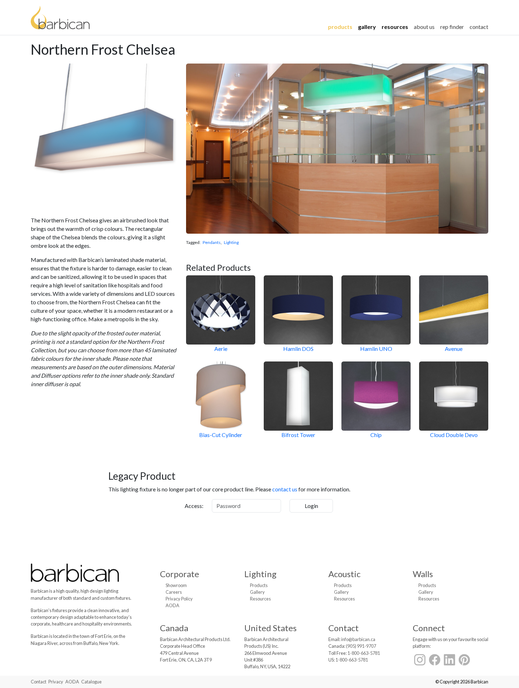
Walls (423, 574)
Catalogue (91, 681)
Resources (395, 26)
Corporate (179, 574)
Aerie (220, 348)
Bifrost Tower (298, 434)
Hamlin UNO (376, 348)
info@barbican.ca (358, 639)
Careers (174, 592)
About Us (424, 26)
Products (340, 26)
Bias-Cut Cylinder (220, 434)
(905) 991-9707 (361, 646)
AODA (172, 605)
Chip (376, 434)
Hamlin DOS (298, 348)
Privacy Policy (179, 599)
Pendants (212, 242)
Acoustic (344, 574)
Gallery (367, 26)
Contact (479, 26)
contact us (284, 489)
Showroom (176, 585)
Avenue (454, 348)
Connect (429, 628)
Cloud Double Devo (454, 434)
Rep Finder (452, 26)
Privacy (55, 681)
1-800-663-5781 (363, 653)
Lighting (231, 242)
